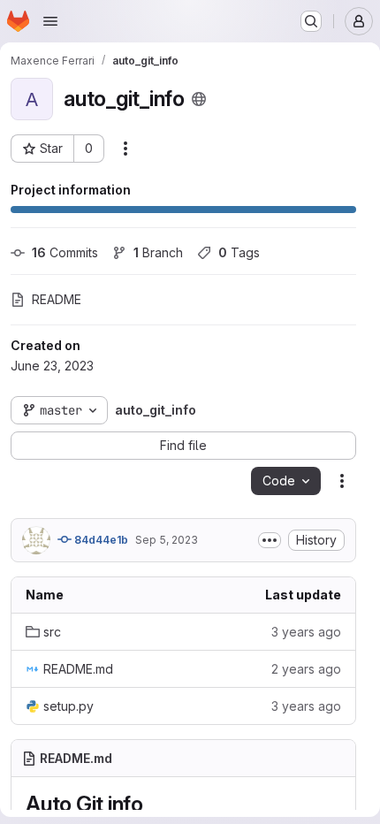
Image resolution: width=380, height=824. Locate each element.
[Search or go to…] (311, 21)
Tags (239, 252)
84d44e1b (100, 539)
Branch (158, 252)
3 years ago (306, 631)
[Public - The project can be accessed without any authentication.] (199, 99)
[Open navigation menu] (50, 21)
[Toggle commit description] (269, 540)
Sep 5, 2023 (166, 539)
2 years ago (306, 668)
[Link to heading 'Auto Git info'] (154, 804)
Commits (65, 252)
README (56, 299)
